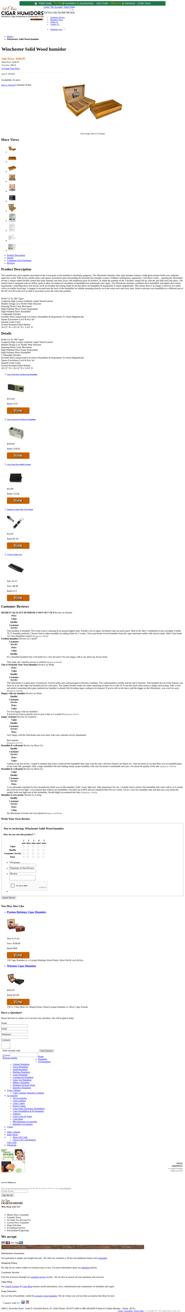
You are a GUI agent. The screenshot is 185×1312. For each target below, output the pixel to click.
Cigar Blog (27, 1286)
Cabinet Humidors (21, 1064)
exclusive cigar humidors (45, 1296)
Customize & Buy (23, 85)
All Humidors (44, 1061)
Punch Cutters (19, 1106)
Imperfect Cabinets (35, 1093)
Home (10, 36)
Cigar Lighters (19, 1101)
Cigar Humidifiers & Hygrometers (28, 1111)
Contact (120, 1311)
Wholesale (11, 1145)
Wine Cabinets (13, 1132)
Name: (4, 1023)
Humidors (42, 1059)
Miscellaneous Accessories (25, 1121)
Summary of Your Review (21, 868)
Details (10, 258)
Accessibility (128, 1311)
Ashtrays (17, 1114)
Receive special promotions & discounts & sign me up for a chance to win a (36, 1188)
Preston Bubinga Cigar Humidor (26, 912)
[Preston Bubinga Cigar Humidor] (16, 933)
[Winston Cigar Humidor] (16, 987)
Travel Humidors (20, 1067)
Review (13, 873)
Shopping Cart (56, 29)
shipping (85, 1267)
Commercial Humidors (23, 1077)
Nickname (14, 862)
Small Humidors (20, 1069)
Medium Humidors (21, 1072)
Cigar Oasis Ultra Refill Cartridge (19, 464)
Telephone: (6, 1034)
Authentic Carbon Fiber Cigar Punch (20, 509)
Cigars (10, 1127)
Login (46, 7)
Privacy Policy (139, 1311)
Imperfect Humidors (22, 1088)
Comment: (6, 1040)
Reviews (11, 263)
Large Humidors (20, 1074)
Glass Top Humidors (22, 1080)
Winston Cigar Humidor (21, 965)
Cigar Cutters (19, 1103)
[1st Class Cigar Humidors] (22, 20)
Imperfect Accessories (23, 1124)
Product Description (16, 255)
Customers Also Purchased (19, 260)
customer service (38, 1277)
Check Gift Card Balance (24, 1140)
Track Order (69, 7)
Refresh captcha (10, 1058)
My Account (56, 7)
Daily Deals (12, 1134)
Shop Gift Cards (20, 1137)
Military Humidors (21, 1082)
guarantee (102, 1258)
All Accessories (20, 1098)
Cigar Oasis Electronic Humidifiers (29, 1108)
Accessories (12, 1095)
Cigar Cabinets (14, 1090)
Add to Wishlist (8, 85)
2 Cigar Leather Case (14, 554)
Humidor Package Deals (24, 1085)
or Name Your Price (11, 68)
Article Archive (12, 1286)
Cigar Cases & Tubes (22, 1116)
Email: (4, 1028)
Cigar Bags (18, 1119)
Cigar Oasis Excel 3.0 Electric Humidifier (21, 419)
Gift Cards (11, 1142)
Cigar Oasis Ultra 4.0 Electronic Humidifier (22, 374)
